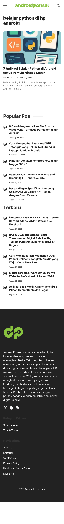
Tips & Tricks (10, 430)
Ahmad (6, 77)
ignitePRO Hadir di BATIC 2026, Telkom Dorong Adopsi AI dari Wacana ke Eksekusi (34, 221)
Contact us (9, 457)
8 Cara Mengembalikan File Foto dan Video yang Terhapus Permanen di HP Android (33, 130)
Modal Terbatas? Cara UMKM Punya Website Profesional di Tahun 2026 (32, 274)
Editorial (8, 452)
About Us (8, 447)
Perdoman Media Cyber (17, 468)
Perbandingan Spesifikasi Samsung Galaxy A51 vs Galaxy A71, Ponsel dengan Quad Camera (31, 192)
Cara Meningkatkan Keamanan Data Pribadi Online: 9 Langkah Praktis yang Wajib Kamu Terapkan (33, 259)
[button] (58, 5)
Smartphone (10, 425)
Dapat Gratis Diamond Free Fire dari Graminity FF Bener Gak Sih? (32, 176)
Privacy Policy (11, 463)
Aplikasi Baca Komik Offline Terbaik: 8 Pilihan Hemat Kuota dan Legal (33, 288)
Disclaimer (9, 473)
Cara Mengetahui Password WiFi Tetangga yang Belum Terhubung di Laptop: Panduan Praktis (32, 147)
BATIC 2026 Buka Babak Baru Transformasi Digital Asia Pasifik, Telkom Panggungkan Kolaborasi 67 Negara (32, 240)
